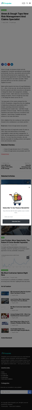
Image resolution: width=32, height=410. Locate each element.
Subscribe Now (16, 221)
